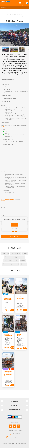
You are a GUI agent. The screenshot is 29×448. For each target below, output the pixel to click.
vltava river (7, 260)
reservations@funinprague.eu (16, 437)
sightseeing (8, 257)
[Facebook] (10, 426)
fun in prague (15, 253)
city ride (6, 264)
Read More (3, 127)
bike (23, 260)
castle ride (14, 264)
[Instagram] (18, 426)
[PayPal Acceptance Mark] (14, 417)
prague (4, 253)
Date (2, 207)
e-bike (23, 264)
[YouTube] (14, 426)
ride (16, 260)
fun (24, 253)
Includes (3, 129)
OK (14, 225)
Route (2, 215)
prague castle (19, 257)
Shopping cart (27, 3)
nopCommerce (17, 444)
